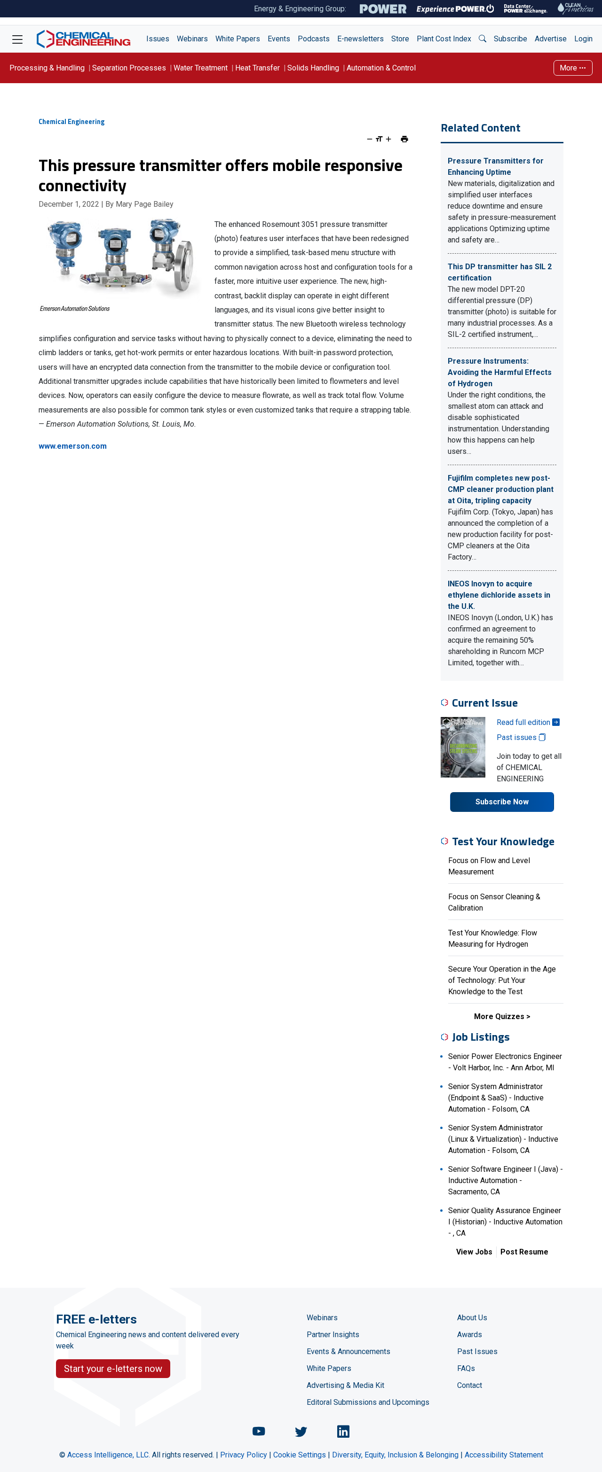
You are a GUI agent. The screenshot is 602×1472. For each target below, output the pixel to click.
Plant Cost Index (444, 38)
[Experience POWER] (455, 9)
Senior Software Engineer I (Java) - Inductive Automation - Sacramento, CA (505, 1180)
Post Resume (524, 1251)
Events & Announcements (348, 1351)
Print (404, 139)
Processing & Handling (47, 67)
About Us (472, 1317)
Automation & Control (381, 67)
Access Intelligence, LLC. (108, 1454)
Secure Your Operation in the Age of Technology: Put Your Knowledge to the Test (502, 980)
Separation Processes (129, 67)
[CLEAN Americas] (576, 9)
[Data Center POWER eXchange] (525, 9)
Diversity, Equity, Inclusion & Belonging (395, 1454)
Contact (469, 1385)
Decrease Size (369, 139)
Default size (379, 139)
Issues (157, 38)
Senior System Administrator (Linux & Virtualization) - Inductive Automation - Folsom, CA (503, 1139)
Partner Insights (333, 1334)
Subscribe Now (502, 801)
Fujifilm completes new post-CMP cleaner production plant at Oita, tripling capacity (501, 489)
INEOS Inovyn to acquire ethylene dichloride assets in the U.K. (499, 595)
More (569, 67)
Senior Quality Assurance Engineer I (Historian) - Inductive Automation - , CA (505, 1222)
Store (400, 38)
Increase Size (388, 139)
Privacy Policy (243, 1454)
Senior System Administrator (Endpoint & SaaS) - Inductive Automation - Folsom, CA (496, 1098)
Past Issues (477, 1351)
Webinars (192, 38)
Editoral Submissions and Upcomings (368, 1402)
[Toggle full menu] (17, 39)
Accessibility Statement (504, 1454)
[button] (482, 39)
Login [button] (583, 38)
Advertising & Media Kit (345, 1385)
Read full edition (524, 722)
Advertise (551, 38)
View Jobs (474, 1251)
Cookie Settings (299, 1454)
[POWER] (383, 9)
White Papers (237, 38)
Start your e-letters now (113, 1368)
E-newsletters (360, 38)
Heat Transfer (257, 67)
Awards (469, 1334)
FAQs (466, 1368)
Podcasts (314, 38)
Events (279, 38)
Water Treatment (201, 67)
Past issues (518, 737)
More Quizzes (499, 1016)
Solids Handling (313, 67)
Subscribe (510, 38)
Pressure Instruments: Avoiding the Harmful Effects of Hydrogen (500, 372)
